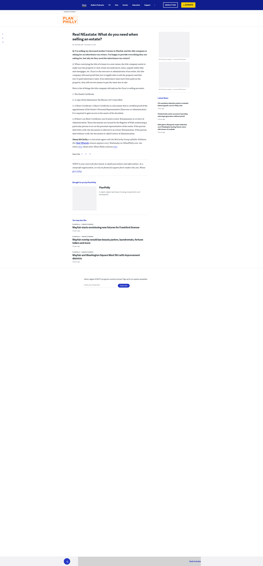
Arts (116, 5)
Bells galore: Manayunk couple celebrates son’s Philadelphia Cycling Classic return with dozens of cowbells (172, 126)
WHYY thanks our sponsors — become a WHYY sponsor (172, 59)
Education (136, 5)
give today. (77, 171)
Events (125, 5)
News (84, 5)
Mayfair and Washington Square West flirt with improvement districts (106, 256)
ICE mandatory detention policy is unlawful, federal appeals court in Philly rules (173, 104)
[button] (67, 561)
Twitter (86, 154)
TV (109, 5)
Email (90, 154)
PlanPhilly (104, 187)
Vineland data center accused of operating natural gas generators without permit (173, 115)
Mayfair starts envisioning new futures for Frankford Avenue (105, 227)
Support (147, 5)
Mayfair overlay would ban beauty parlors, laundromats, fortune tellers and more (107, 241)
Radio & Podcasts (97, 5)
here (80, 146)
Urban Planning (70, 12)
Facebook (82, 154)
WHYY (69, 5)
